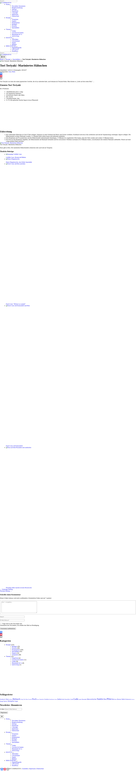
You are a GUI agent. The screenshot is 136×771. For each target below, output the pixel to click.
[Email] (68, 78)
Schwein (132, 699)
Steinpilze (11, 701)
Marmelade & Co (17, 663)
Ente (27, 699)
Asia (9, 71)
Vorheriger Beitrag (6, 589)
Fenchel (30, 699)
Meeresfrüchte (91, 699)
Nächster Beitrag (6, 591)
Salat (123, 699)
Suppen (14, 653)
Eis (24, 699)
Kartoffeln (67, 699)
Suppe (16, 701)
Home (2, 59)
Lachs (71, 699)
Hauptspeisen (16, 650)
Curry (21, 699)
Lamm (80, 699)
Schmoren (128, 699)
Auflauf (10, 699)
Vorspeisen (15, 655)
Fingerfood (15, 658)
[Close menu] (2, 716)
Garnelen (41, 699)
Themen (8, 656)
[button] (8, 4)
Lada (76, 699)
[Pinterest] (68, 76)
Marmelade (84, 699)
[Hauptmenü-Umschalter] (3, 57)
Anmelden (25, 768)
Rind (116, 699)
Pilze (109, 699)
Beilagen (14, 646)
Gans (38, 699)
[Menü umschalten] (17, 46)
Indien (56, 699)
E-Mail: (2, 709)
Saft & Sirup (15, 664)
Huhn (13, 71)
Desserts (14, 648)
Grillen (14, 661)
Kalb (63, 699)
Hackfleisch (51, 699)
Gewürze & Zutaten (17, 660)
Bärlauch (16, 699)
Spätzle (5, 701)
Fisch (34, 699)
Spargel (1, 701)
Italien (59, 699)
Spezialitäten (16, 59)
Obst (104, 699)
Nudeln (100, 699)
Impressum (32, 768)
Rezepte (8, 59)
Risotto (119, 699)
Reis (113, 699)
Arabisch (2, 699)
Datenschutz (40, 768)
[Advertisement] (55, 115)
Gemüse (46, 699)
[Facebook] (68, 74)
